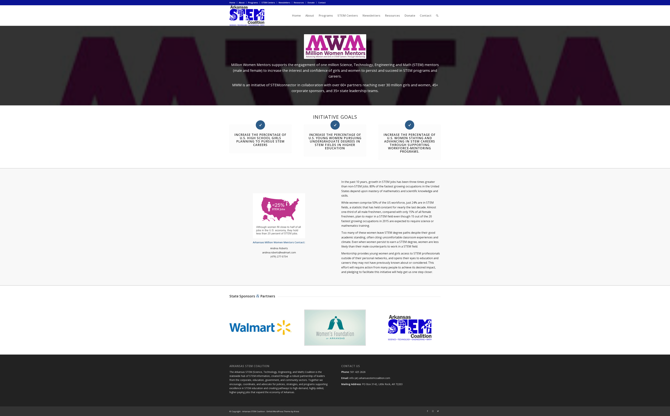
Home (232, 2)
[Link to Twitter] (438, 411)
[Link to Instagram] (432, 411)
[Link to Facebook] (427, 411)
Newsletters (284, 2)
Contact (322, 2)
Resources (299, 2)
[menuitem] (233, 2)
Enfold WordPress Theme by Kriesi (283, 411)
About (241, 2)
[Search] (437, 15)
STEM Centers (268, 2)
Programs (253, 2)
